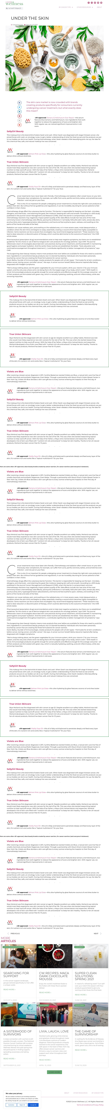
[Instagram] (92, 3)
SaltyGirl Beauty (15, 131)
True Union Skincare (18, 162)
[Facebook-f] (89, 3)
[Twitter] (95, 3)
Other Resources (84, 7)
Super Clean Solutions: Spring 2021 (86, 976)
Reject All (22, 1105)
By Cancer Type (65, 7)
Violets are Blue (15, 371)
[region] (22, 1100)
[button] (54, 1072)
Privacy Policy (98, 1105)
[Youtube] (98, 3)
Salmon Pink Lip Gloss (37, 154)
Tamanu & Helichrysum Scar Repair (60, 118)
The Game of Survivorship (86, 1033)
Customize (11, 1105)
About (99, 7)
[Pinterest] (101, 3)
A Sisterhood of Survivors (17, 1033)
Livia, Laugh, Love (54, 1031)
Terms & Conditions (84, 1105)
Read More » (9, 989)
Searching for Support (16, 974)
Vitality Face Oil (34, 187)
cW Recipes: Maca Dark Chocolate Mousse (54, 976)
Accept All (33, 1105)
